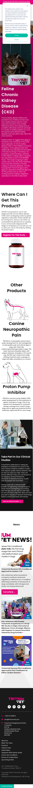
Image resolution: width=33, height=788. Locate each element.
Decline (16, 39)
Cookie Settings (7, 786)
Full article (8, 592)
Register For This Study (14, 235)
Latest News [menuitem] (5, 750)
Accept (16, 35)
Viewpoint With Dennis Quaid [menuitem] (11, 753)
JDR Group (25, 776)
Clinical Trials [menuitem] (6, 748)
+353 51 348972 (10, 716)
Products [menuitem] (4, 745)
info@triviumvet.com (11, 719)
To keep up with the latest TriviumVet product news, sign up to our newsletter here (16, 2)
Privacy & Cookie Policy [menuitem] (9, 757)
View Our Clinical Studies (11, 501)
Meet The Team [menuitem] (7, 743)
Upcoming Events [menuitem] (7, 760)
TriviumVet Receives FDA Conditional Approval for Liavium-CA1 (16, 570)
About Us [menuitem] (4, 741)
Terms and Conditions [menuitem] (9, 755)
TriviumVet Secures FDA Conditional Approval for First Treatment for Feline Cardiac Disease (16, 670)
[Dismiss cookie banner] (27, 6)
